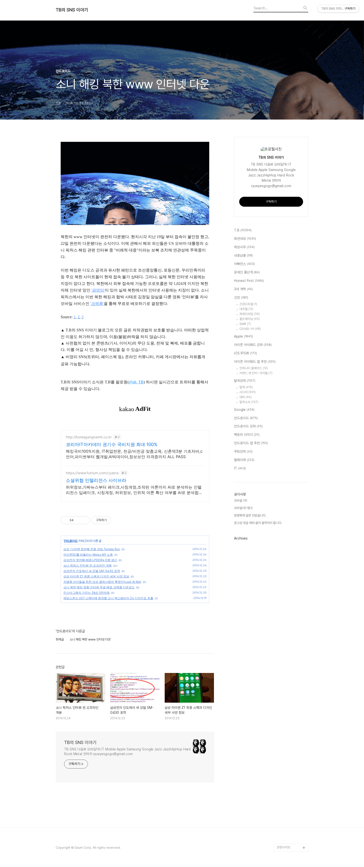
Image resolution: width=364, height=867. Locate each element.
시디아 (247, 392)
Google (244, 410)
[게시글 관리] (84, 520)
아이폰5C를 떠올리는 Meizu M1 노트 (88, 554)
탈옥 (246, 387)
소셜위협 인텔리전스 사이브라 (96, 480)
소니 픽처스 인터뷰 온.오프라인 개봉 (87, 565)
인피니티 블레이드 (253, 368)
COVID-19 (250, 329)
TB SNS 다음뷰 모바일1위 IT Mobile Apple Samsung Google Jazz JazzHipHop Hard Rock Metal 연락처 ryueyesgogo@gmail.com (127, 751)
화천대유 (245, 239)
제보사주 (244, 247)
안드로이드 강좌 (248, 426)
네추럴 (246, 309)
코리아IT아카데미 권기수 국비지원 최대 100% (111, 444)
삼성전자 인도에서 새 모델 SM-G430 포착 (91, 571)
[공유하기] (78, 520)
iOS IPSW (245, 353)
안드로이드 (71, 541)
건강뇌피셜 (248, 304)
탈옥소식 (248, 402)
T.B (243, 230)
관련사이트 (283, 847)
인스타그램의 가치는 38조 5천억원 (86, 593)
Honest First (249, 281)
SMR (245, 324)
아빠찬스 (244, 264)
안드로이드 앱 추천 (251, 443)
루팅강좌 (243, 451)
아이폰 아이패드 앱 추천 (255, 362)
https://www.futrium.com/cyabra (92, 473)
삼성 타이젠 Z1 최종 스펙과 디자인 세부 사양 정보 (96, 576)
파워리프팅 (249, 314)
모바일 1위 (240, 500)
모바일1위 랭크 (243, 508)
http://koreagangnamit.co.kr (89, 437)
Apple (243, 336)
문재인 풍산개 (247, 272)
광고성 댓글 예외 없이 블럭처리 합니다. (258, 523)
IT (240, 468)
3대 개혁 (243, 289)
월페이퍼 (244, 460)
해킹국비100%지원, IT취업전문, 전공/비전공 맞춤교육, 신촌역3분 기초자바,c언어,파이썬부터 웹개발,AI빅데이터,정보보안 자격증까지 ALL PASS (134, 454)
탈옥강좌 (244, 381)
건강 (241, 297)
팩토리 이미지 (247, 435)
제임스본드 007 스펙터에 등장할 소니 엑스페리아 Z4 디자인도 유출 (108, 598)
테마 (245, 397)
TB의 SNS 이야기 (72, 9)
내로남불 (243, 255)
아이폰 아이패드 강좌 (253, 345)
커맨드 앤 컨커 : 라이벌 (255, 373)
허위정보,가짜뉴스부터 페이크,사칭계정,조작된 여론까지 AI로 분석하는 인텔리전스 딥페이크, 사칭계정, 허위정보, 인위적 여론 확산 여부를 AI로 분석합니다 (134, 490)
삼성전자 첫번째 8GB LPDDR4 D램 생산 (90, 560)
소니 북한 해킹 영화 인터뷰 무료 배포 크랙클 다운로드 (99, 587)
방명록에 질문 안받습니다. (250, 515)
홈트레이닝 (249, 319)
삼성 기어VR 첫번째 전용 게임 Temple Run (91, 549)
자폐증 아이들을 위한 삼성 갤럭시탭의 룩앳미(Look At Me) (102, 582)
